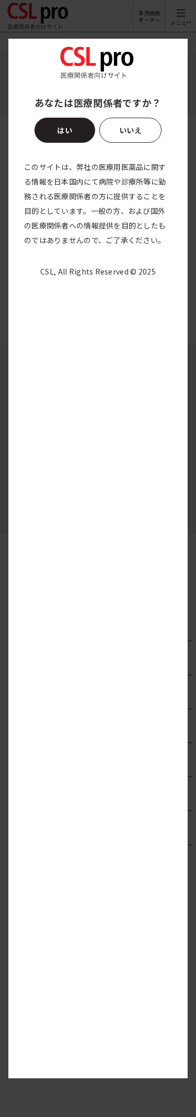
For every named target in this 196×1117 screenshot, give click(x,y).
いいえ (130, 130)
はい (65, 130)
